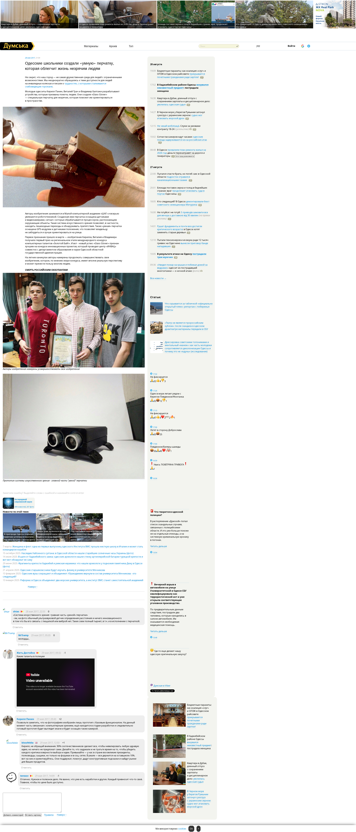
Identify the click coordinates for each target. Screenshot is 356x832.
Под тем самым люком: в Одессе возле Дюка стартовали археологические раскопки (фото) (86, 535)
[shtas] (6, 611)
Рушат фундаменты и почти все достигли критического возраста (179, 228)
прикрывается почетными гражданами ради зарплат (181, 75)
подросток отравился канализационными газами (173, 178)
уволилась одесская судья (171, 104)
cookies (182, 828)
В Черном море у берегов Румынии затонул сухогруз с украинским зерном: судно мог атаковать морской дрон (199, 799)
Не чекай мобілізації (168, 125)
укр (258, 45)
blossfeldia (28, 742)
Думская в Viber (162, 685)
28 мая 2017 (30, 57)
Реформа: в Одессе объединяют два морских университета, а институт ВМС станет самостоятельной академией (81, 580)
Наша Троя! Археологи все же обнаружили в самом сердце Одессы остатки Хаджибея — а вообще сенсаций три (51, 535)
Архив (113, 46)
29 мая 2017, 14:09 (45, 775)
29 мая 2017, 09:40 (46, 719)
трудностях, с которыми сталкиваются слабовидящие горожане (65, 85)
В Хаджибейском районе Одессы (176, 84)
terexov (24, 775)
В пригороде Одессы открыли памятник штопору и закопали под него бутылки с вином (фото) (19, 537)
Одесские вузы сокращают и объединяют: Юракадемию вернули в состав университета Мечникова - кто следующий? (69, 575)
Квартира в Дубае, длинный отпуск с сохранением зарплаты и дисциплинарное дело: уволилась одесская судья (30, 25)
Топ (131, 46)
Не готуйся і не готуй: (169, 212)
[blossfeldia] (12, 742)
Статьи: (155, 297)
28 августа (156, 64)
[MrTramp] (9, 633)
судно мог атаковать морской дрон (179, 117)
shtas (16, 611)
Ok (191, 828)
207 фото (30, 507)
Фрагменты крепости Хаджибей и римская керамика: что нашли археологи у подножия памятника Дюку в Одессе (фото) (72, 565)
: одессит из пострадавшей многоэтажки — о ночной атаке (178, 269)
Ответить (18, 627)
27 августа (156, 167)
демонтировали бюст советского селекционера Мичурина (183, 203)
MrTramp (23, 635)
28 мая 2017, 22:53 (35, 611)
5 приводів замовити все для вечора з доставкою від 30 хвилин (182, 214)
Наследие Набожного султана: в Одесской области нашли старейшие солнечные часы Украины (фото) (77, 553)
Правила (49, 814)
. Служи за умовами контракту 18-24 (178, 127)
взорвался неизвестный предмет (182, 86)
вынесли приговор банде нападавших (182, 245)
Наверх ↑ (32, 586)
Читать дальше (158, 546)
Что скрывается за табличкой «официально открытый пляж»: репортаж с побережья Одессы (189, 306)
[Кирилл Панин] (8, 725)
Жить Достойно (26, 652)
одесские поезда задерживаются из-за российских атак (182, 138)
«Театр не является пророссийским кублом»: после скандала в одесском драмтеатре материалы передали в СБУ (186, 326)
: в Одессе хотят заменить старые (178, 231)
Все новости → (158, 278)
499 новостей (20, 507)
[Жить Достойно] (8, 658)
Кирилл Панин (25, 719)
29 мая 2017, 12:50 (50, 742)
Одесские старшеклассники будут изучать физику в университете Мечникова (62, 570)
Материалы (91, 46)
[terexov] (11, 781)
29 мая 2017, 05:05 (41, 635)
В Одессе (162, 149)
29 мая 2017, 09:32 (51, 652)
